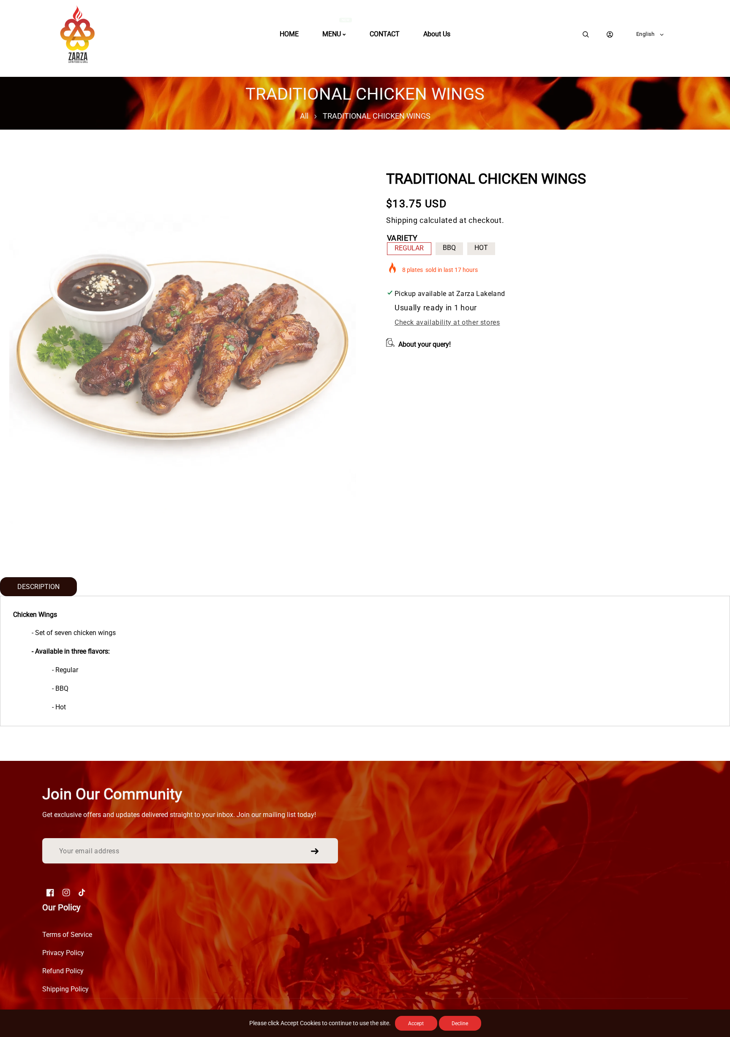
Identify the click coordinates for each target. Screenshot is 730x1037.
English (645, 34)
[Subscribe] (314, 851)
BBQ (449, 248)
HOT (481, 248)
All (304, 115)
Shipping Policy (65, 989)
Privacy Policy (63, 953)
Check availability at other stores (447, 322)
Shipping (402, 220)
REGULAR (409, 248)
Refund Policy (63, 971)
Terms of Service (67, 935)
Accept (416, 1023)
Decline (460, 1023)
